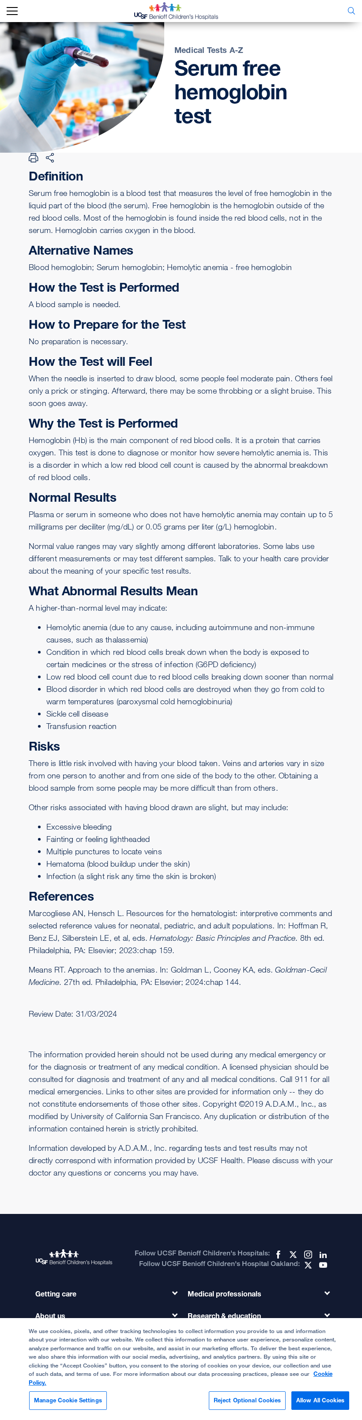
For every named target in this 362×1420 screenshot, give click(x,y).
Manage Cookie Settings (68, 1400)
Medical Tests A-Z (208, 50)
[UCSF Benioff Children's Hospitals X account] (292, 1254)
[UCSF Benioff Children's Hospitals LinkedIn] (322, 1254)
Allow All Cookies (320, 1400)
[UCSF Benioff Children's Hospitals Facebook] (277, 1254)
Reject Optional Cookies (247, 1400)
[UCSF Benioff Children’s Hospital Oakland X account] (307, 1265)
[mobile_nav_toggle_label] (12, 11)
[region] (181, 1369)
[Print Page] (33, 157)
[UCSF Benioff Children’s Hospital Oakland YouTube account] (322, 1265)
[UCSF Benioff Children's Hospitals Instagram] (307, 1254)
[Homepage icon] (182, 11)
